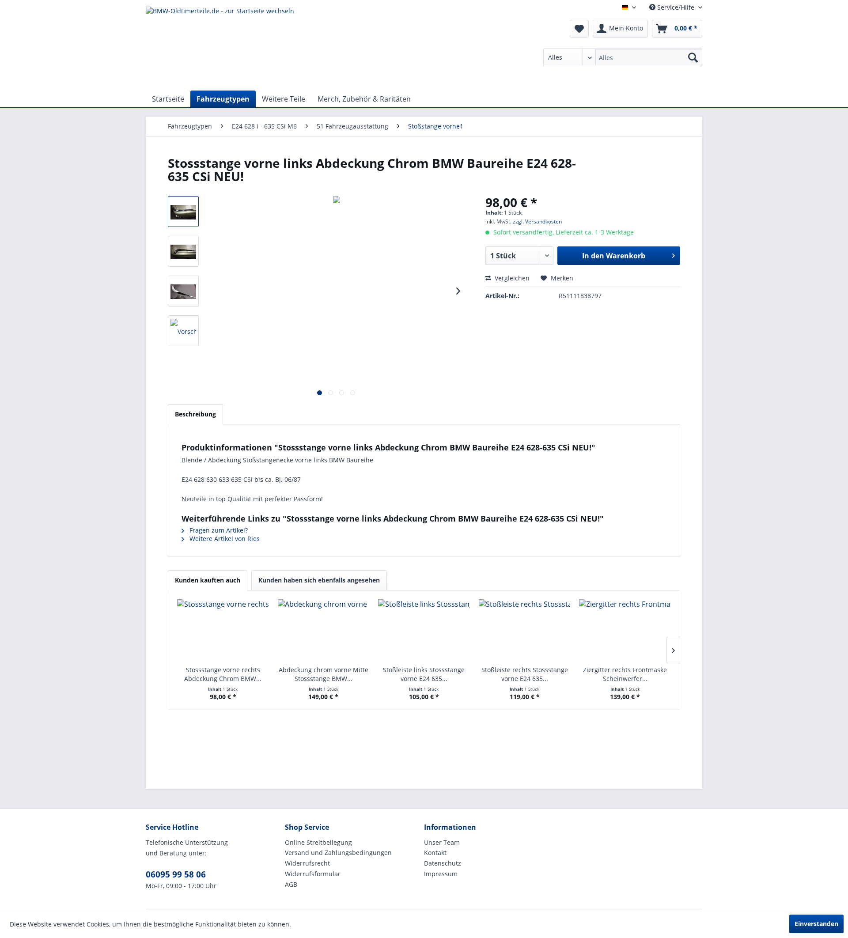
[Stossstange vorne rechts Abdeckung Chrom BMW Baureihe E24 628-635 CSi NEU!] (223, 630)
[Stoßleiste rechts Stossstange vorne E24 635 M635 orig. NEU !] (525, 630)
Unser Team (442, 842)
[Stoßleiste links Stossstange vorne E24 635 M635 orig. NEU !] (424, 630)
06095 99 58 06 (176, 874)
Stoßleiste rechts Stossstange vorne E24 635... (524, 674)
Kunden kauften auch (207, 580)
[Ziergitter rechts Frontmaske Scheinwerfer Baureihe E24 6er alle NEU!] (625, 630)
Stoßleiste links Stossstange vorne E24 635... (424, 674)
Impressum (441, 874)
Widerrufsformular (313, 874)
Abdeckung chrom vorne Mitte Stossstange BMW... (323, 674)
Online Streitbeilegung (318, 842)
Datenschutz (442, 863)
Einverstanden (816, 923)
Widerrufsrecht (307, 863)
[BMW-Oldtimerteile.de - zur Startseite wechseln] (220, 46)
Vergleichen (511, 278)
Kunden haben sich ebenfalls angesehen (319, 580)
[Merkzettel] (579, 29)
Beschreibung (195, 414)
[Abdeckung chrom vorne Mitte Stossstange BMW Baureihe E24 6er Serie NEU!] (324, 630)
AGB (291, 884)
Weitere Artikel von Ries (224, 538)
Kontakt (435, 852)
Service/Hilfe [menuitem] (675, 7)
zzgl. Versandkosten (537, 221)
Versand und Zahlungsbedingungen (338, 852)
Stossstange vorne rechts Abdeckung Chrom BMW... (222, 674)
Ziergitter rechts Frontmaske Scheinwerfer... (625, 674)
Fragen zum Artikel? (218, 530)
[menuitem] (622, 57)
